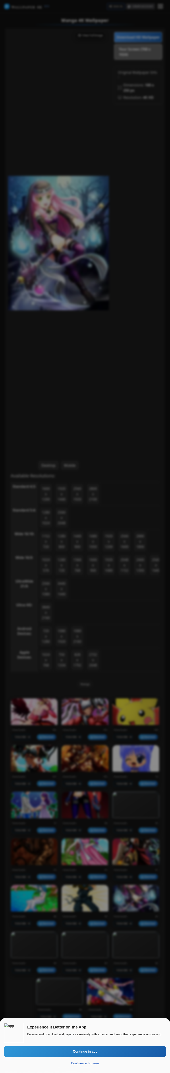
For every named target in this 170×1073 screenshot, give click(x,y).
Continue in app (85, 1051)
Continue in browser (85, 1063)
